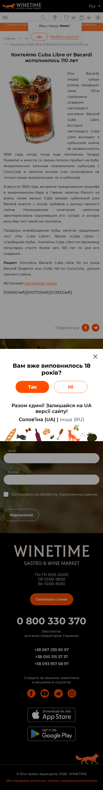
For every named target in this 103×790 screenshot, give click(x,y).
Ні (70, 387)
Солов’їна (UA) (37, 419)
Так (32, 387)
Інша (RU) (72, 419)
